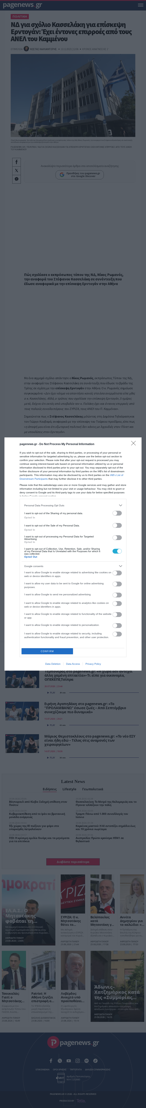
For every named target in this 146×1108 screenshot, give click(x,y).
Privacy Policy (93, 663)
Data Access (73, 663)
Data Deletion (53, 663)
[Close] (134, 444)
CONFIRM (47, 651)
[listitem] (73, 505)
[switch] (117, 513)
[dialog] (73, 554)
